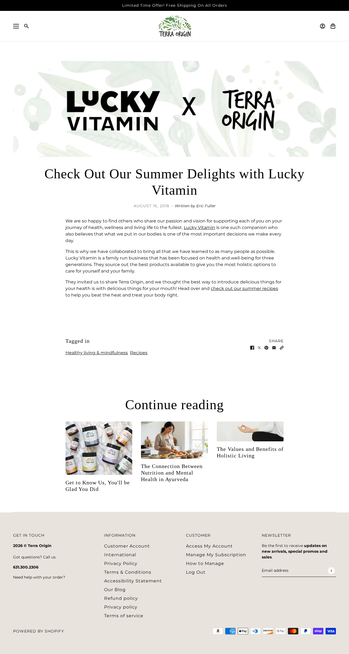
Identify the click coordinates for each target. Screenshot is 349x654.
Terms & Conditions (127, 572)
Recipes (139, 352)
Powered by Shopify (38, 631)
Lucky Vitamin (199, 227)
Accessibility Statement (133, 580)
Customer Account (127, 546)
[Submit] (331, 570)
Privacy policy (120, 607)
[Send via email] (274, 347)
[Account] (323, 26)
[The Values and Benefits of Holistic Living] (250, 431)
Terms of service (123, 615)
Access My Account (209, 546)
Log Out (196, 572)
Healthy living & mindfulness (96, 352)
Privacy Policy (120, 563)
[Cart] (333, 26)
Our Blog (115, 589)
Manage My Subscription (216, 554)
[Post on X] (259, 347)
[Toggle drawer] (16, 26)
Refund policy (121, 598)
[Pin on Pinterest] (266, 347)
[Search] (26, 26)
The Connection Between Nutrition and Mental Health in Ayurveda (172, 472)
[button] (282, 347)
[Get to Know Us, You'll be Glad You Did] (98, 448)
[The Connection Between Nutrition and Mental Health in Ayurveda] (174, 440)
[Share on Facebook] (252, 347)
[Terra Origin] (174, 26)
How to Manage (205, 563)
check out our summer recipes (244, 288)
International (120, 554)
